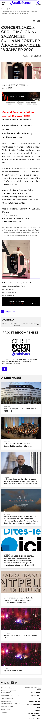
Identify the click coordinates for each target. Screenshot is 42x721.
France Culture (34, 702)
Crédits (4, 712)
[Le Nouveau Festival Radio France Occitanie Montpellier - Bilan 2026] (21, 428)
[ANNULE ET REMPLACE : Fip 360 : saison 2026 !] (21, 619)
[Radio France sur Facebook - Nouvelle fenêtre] (2, 682)
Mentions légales (7, 688)
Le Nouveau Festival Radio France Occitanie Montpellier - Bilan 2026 (18, 445)
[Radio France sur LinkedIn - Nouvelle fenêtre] (16, 683)
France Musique (33, 704)
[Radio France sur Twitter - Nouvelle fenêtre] (5, 682)
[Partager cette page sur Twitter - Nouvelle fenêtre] (34, 21)
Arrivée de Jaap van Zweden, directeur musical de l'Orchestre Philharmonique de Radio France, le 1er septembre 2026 (20, 481)
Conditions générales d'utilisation (9, 692)
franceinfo (36, 696)
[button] (38, 3)
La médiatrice (34, 718)
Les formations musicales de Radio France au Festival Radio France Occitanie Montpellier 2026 (18, 600)
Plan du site (5, 709)
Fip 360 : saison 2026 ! (13, 671)
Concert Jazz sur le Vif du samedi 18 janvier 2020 (18, 114)
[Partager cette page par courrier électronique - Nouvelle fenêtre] (38, 21)
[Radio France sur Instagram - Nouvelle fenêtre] (8, 682)
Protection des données (10, 696)
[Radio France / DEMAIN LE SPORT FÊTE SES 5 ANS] (21, 393)
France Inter (35, 693)
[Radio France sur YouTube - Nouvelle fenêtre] (12, 682)
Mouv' (37, 710)
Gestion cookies (7, 698)
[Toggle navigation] (3, 3)
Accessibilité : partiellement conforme (10, 702)
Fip (38, 707)
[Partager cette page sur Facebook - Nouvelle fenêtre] (30, 21)
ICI (39, 698)
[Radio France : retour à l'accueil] (20, 3)
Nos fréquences (7, 706)
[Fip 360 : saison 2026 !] (21, 654)
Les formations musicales (34, 714)
